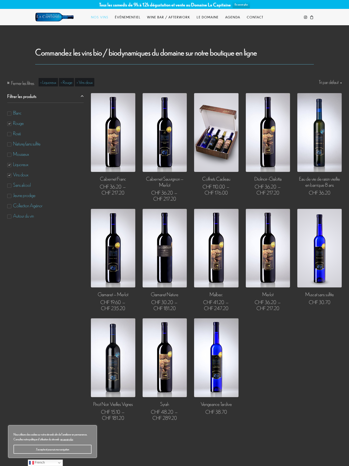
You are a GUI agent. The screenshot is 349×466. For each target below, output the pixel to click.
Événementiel (128, 17)
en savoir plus (66, 439)
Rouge (67, 82)
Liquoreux (49, 82)
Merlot (267, 294)
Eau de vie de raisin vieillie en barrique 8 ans (319, 181)
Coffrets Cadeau (216, 178)
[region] (52, 441)
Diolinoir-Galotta (268, 178)
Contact (255, 17)
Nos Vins (99, 17)
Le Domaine (208, 17)
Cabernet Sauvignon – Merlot (164, 181)
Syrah (164, 403)
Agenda (232, 17)
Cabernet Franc (113, 178)
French (39, 462)
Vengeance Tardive (216, 403)
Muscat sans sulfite (319, 294)
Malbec (216, 294)
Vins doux (86, 82)
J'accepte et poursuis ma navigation (52, 449)
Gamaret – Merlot (113, 294)
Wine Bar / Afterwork (168, 17)
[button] (305, 17)
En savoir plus (241, 4)
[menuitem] (99, 17)
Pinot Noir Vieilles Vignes (113, 403)
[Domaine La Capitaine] (54, 17)
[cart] (311, 17)
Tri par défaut (328, 82)
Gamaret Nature (164, 294)
